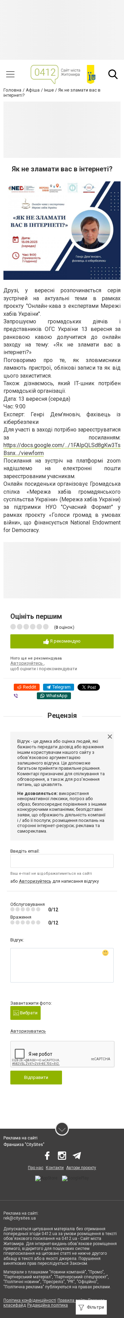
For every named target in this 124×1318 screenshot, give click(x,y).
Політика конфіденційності (29, 1300)
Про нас (35, 1167)
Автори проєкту (81, 1167)
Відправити (36, 1077)
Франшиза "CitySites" (23, 1144)
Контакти (55, 1167)
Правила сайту (72, 1300)
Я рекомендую (65, 641)
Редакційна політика (47, 1305)
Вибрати (28, 1012)
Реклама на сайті (20, 1138)
